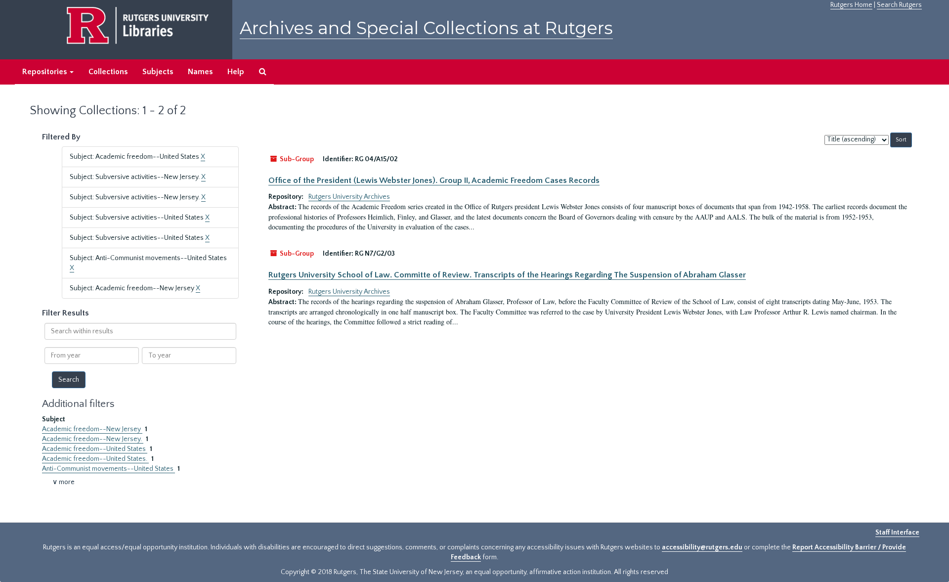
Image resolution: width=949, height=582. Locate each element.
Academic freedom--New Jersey (92, 429)
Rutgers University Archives (349, 197)
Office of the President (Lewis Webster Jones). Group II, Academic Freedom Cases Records (434, 180)
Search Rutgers (899, 5)
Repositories (45, 71)
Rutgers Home (851, 5)
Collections (108, 71)
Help (235, 71)
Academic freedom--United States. (95, 459)
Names (200, 71)
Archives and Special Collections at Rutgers (426, 28)
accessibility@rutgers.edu (702, 547)
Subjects (157, 71)
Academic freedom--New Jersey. (92, 439)
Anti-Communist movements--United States (108, 469)
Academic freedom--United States (94, 449)
